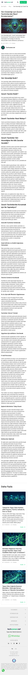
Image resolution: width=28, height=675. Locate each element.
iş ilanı (15, 474)
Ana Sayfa (3, 6)
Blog (10, 6)
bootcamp (8, 471)
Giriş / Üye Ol (23, 2)
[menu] (2, 2)
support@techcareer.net (14, 655)
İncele (21, 527)
